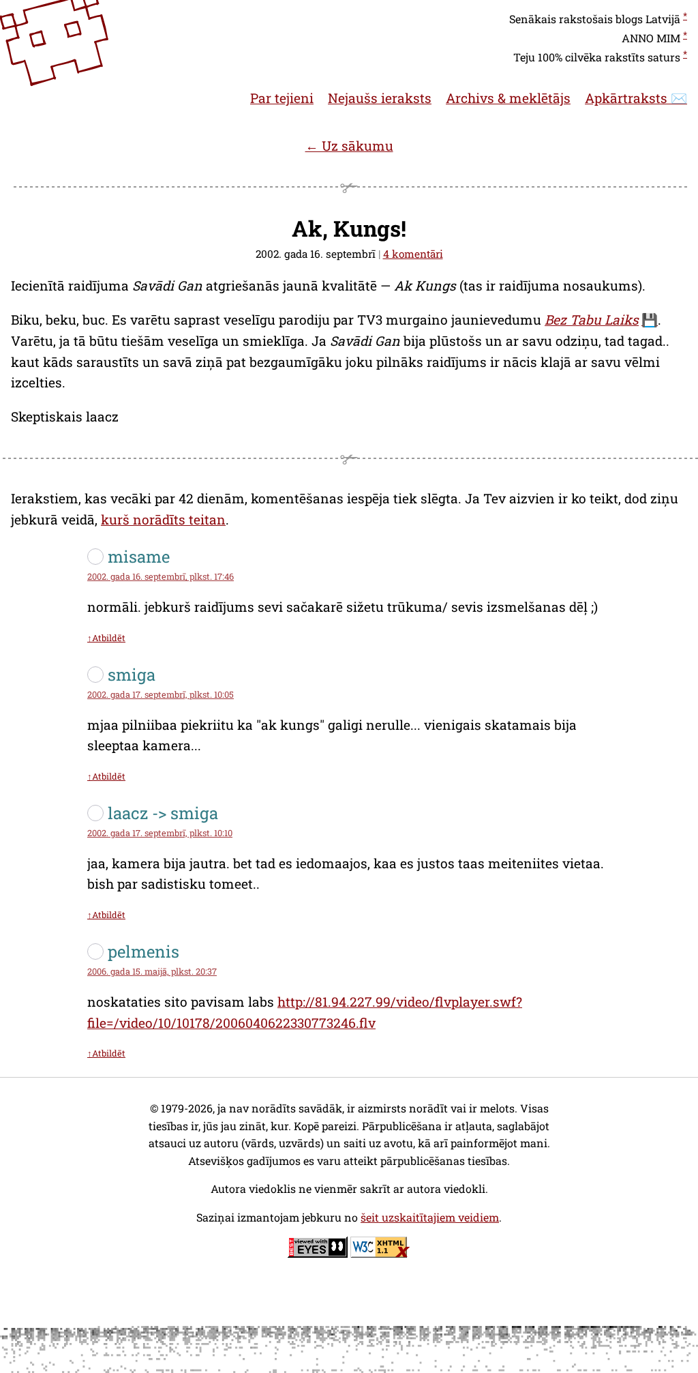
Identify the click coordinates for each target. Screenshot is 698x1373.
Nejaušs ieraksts (379, 97)
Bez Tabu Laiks (592, 319)
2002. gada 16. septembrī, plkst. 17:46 (160, 576)
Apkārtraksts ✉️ (636, 97)
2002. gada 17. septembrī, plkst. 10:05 (160, 694)
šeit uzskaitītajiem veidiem (430, 1217)
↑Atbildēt (106, 637)
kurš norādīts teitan (163, 519)
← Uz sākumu (349, 145)
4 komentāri (413, 254)
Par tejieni (282, 97)
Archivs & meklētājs (508, 97)
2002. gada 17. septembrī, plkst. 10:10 (159, 832)
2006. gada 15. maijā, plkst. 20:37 (152, 971)
